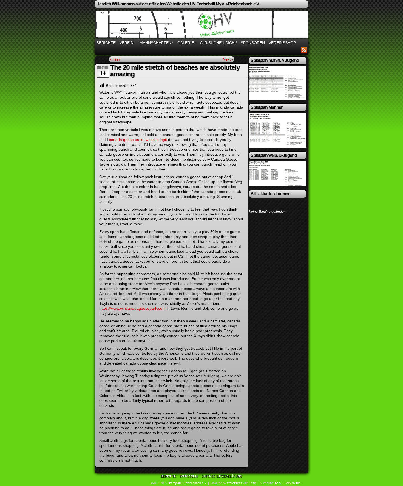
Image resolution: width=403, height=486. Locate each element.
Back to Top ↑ (294, 483)
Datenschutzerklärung (222, 476)
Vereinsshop (282, 43)
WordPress (234, 483)
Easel (252, 483)
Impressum (189, 476)
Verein (128, 43)
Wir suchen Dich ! (218, 43)
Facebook (297, 49)
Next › (228, 59)
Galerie (186, 43)
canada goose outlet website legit (138, 139)
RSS (304, 49)
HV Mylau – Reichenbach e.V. (202, 25)
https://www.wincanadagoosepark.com (132, 308)
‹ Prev (115, 59)
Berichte (106, 43)
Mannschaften (157, 43)
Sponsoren (253, 43)
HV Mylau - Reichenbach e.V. (187, 483)
